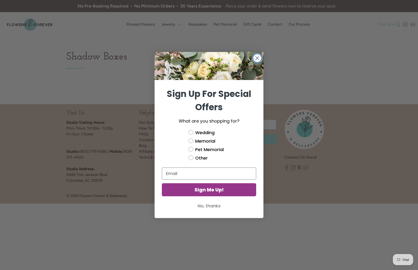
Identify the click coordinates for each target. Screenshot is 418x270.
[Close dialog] (257, 58)
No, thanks (209, 206)
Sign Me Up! (209, 189)
